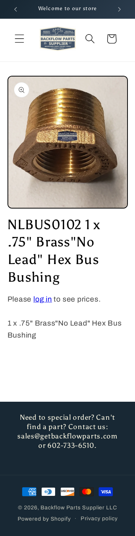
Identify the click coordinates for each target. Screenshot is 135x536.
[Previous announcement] (16, 9)
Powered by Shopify (44, 518)
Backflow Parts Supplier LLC (78, 507)
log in (42, 299)
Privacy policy (99, 518)
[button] (19, 39)
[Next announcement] (119, 9)
